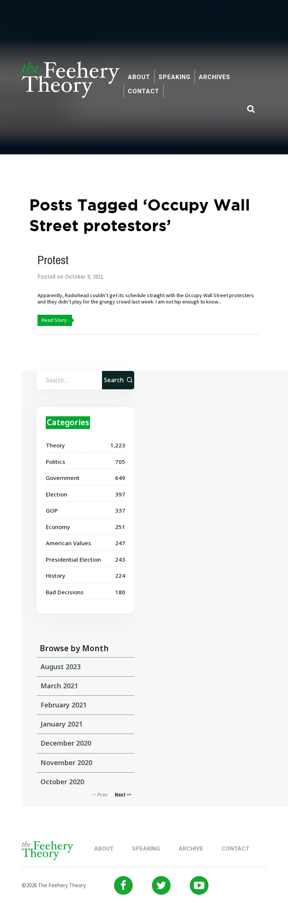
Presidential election (73, 559)
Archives (214, 77)
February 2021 (63, 704)
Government (63, 477)
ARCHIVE (190, 848)
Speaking (174, 77)
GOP (52, 510)
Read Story (54, 320)
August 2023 (60, 666)
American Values (68, 543)
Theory (55, 445)
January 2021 (61, 723)
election (56, 494)
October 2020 (62, 781)
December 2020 (65, 743)
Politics (55, 461)
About (139, 77)
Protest (53, 260)
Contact (143, 91)
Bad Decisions (65, 592)
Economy (58, 527)
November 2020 (66, 762)
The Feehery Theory (71, 83)
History (55, 575)
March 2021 (59, 685)
